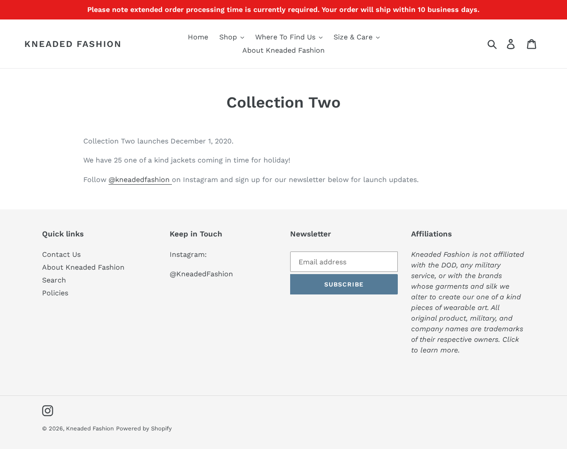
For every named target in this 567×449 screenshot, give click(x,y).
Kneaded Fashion (73, 44)
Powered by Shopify (144, 428)
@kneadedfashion (140, 179)
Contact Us (61, 254)
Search (54, 280)
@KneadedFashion (201, 274)
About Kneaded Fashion (83, 267)
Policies (55, 293)
